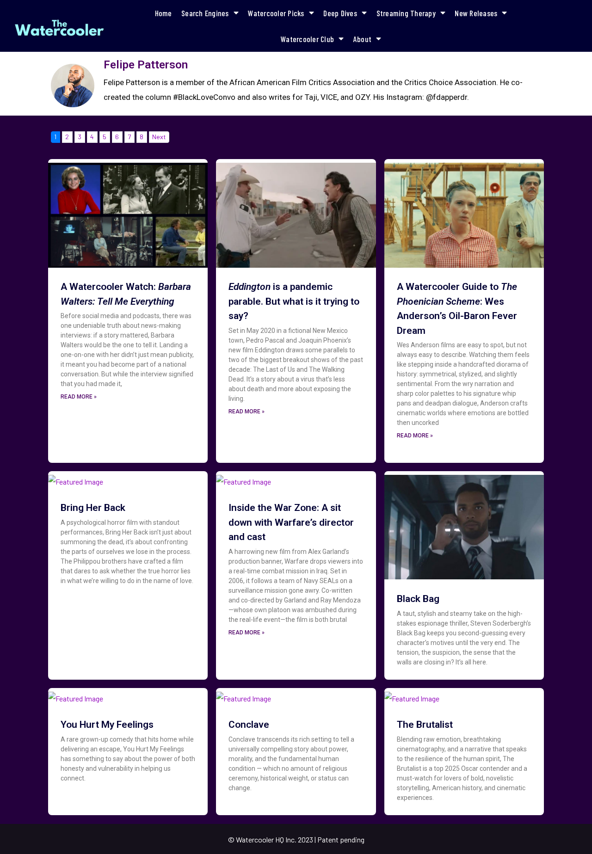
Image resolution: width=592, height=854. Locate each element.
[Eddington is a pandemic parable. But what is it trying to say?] (296, 212)
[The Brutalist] (411, 695)
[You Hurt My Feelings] (75, 695)
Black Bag (418, 598)
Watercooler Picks (276, 13)
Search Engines (205, 13)
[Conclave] (243, 695)
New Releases (476, 13)
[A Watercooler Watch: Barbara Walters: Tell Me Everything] (128, 212)
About (362, 39)
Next (159, 137)
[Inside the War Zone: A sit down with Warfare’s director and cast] (243, 478)
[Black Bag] (464, 524)
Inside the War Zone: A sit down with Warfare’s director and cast (291, 522)
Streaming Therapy (406, 13)
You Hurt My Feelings (107, 724)
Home (163, 13)
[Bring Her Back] (75, 478)
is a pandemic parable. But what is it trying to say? (293, 301)
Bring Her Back (93, 507)
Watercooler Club (307, 39)
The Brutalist (425, 724)
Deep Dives (340, 13)
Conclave (248, 724)
